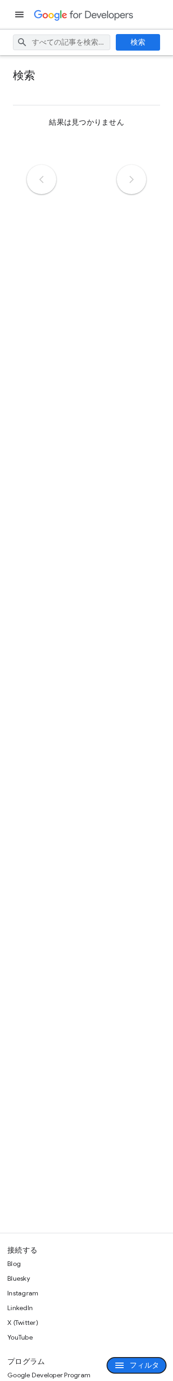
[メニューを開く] (20, 14)
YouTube (20, 1337)
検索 (138, 42)
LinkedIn (20, 1308)
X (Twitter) (22, 1322)
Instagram (22, 1293)
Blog (14, 1264)
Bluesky (18, 1278)
